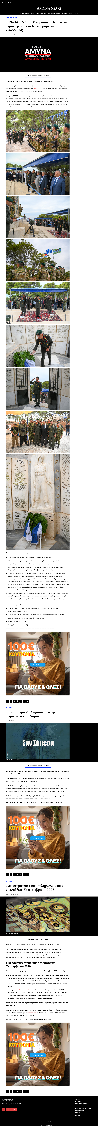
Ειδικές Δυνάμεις (32, 629)
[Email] (27, 701)
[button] (94, 2)
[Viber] (20, 701)
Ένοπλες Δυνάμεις (47, 629)
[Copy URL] (24, 701)
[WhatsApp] (14, 701)
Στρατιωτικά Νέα (12, 17)
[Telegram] (17, 701)
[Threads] (15, 1109)
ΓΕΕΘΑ (22, 629)
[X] (11, 701)
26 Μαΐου (36, 88)
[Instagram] (7, 1109)
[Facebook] (7, 701)
